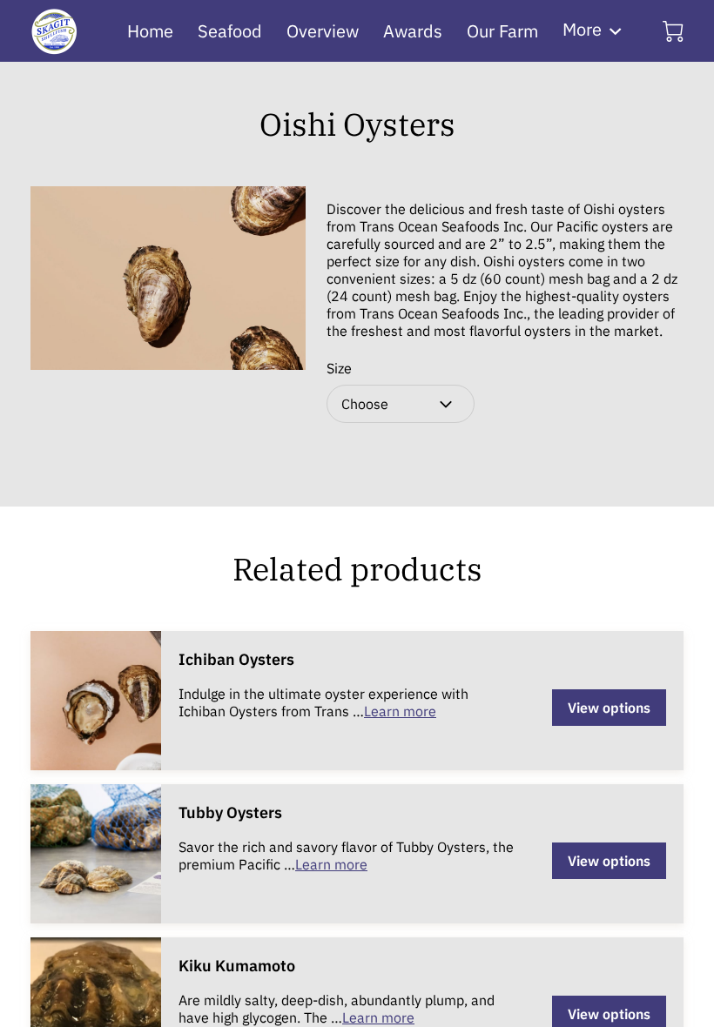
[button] (400, 403)
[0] (673, 31)
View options (609, 707)
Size (339, 368)
